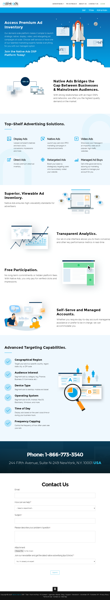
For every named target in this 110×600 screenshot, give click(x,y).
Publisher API (94, 594)
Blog (62, 594)
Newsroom (75, 594)
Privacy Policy (104, 594)
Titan (91, 10)
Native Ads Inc (16, 594)
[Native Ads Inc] (11, 4)
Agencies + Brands (54, 594)
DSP (84, 10)
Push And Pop (34, 594)
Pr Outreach (43, 594)
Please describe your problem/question (33, 527)
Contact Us (93, 4)
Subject (18, 515)
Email (17, 489)
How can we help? (23, 502)
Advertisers (58, 4)
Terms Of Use (47, 597)
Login (102, 4)
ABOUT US (82, 4)
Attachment (20, 547)
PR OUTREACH (71, 4)
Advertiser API (84, 594)
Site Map (64, 597)
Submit (55, 572)
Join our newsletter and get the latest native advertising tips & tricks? (44, 555)
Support (68, 594)
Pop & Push (102, 10)
